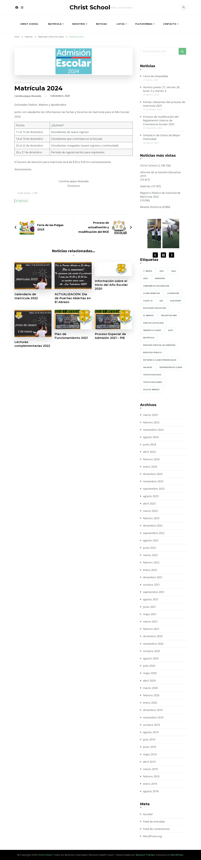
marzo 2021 (150, 621)
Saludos (147, 367)
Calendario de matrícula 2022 (26, 296)
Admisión (160, 278)
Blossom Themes (145, 854)
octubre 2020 (151, 651)
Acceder (148, 814)
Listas (121, 23)
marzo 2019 (150, 769)
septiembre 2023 (154, 488)
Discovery (175, 301)
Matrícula (55, 23)
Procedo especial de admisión (159, 345)
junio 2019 (149, 747)
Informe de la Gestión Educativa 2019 (160, 174)
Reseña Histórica (150, 207)
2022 (173, 271)
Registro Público (152, 352)
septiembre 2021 (154, 592)
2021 (162, 271)
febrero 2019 (151, 776)
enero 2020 (150, 702)
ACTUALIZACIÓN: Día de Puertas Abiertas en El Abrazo (73, 298)
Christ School (89, 7)
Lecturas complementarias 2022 (32, 344)
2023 (145, 278)
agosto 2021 (150, 599)
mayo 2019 (150, 754)
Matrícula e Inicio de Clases (29, 82)
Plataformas (143, 23)
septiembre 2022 (154, 533)
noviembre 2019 (153, 717)
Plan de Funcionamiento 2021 (71, 336)
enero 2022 (150, 570)
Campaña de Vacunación (156, 286)
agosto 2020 (150, 658)
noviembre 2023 (153, 481)
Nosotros (78, 23)
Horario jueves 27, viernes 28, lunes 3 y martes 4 (161, 89)
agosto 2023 (150, 496)
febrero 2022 (151, 562)
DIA (161, 301)
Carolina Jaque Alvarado (27, 96)
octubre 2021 (151, 584)
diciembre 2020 (152, 636)
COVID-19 (147, 301)
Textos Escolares (152, 382)
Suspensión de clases (171, 367)
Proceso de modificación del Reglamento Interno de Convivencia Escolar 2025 (160, 120)
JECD (170, 330)
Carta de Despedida (155, 76)
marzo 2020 (150, 688)
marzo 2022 (150, 555)
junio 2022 (149, 547)
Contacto (169, 23)
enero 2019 (150, 783)
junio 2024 (149, 444)
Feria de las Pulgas (153, 323)
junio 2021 (149, 607)
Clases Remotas (151, 293)
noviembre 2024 (153, 429)
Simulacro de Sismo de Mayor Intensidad (161, 137)
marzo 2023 (150, 511)
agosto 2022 (150, 540)
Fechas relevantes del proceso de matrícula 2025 (164, 103)
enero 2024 (150, 466)
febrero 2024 (151, 459)
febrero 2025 (151, 422)
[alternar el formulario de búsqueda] (184, 7)
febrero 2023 (151, 518)
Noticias (101, 23)
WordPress (177, 854)
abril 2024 (149, 452)
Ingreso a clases (152, 330)
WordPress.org (152, 836)
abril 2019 (149, 761)
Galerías (145, 186)
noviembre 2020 (153, 643)
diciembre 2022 (152, 525)
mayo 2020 (150, 673)
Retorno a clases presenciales (159, 360)
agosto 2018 (150, 791)
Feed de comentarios (156, 829)
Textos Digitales (152, 374)
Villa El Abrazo (151, 389)
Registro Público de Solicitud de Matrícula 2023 (160, 194)
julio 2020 (149, 665)
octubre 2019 (151, 725)
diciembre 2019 (152, 710)
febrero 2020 (151, 695)
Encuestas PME (169, 315)
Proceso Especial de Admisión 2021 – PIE (110, 336)
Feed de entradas (154, 821)
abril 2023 (149, 503)
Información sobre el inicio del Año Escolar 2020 (111, 284)
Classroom (173, 293)
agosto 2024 (150, 437)
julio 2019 (149, 739)
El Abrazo (148, 315)
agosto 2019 (150, 732)
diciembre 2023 (152, 474)
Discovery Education (154, 308)
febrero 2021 (151, 629)
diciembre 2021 (152, 577)
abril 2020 (149, 680)
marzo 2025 (150, 415)
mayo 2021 (150, 614)
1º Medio (147, 271)
